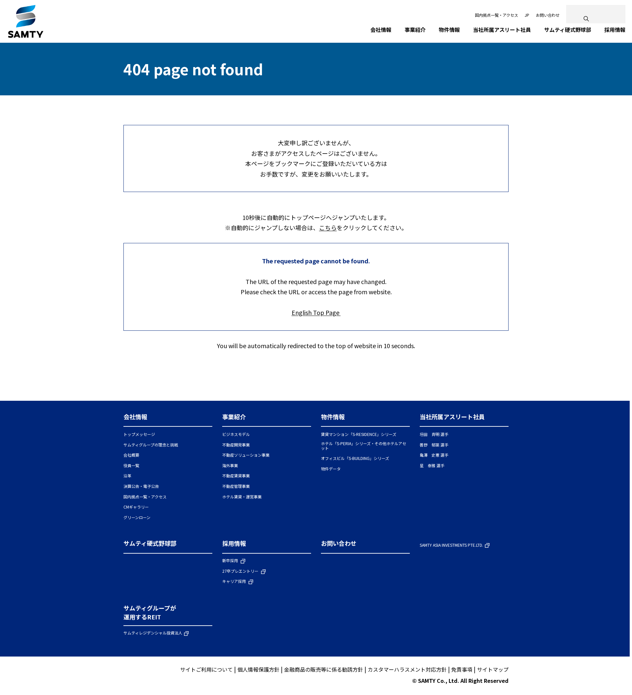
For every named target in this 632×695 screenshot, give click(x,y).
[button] (167, 419)
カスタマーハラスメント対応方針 (407, 669)
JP (527, 15)
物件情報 (333, 416)
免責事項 (461, 669)
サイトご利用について (206, 669)
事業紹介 (234, 416)
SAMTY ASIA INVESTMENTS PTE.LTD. (451, 545)
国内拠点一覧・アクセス (496, 15)
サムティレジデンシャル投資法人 (152, 633)
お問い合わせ (548, 15)
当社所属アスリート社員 (452, 416)
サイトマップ (493, 669)
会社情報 (135, 416)
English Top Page (316, 312)
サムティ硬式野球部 (149, 543)
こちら (328, 227)
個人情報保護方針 (258, 669)
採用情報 (234, 543)
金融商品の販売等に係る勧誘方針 (323, 669)
